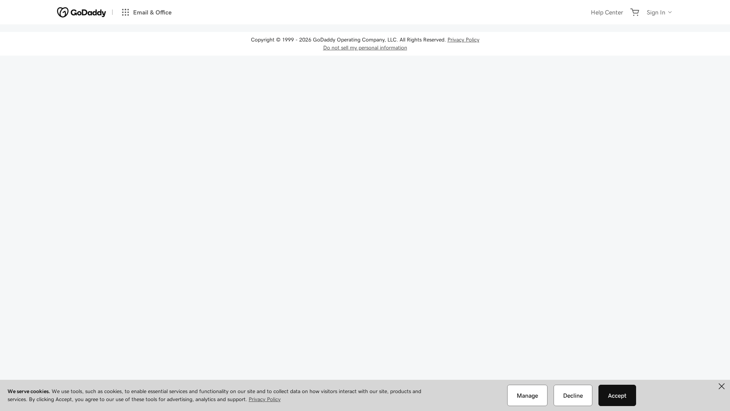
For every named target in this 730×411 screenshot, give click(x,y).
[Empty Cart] (635, 12)
